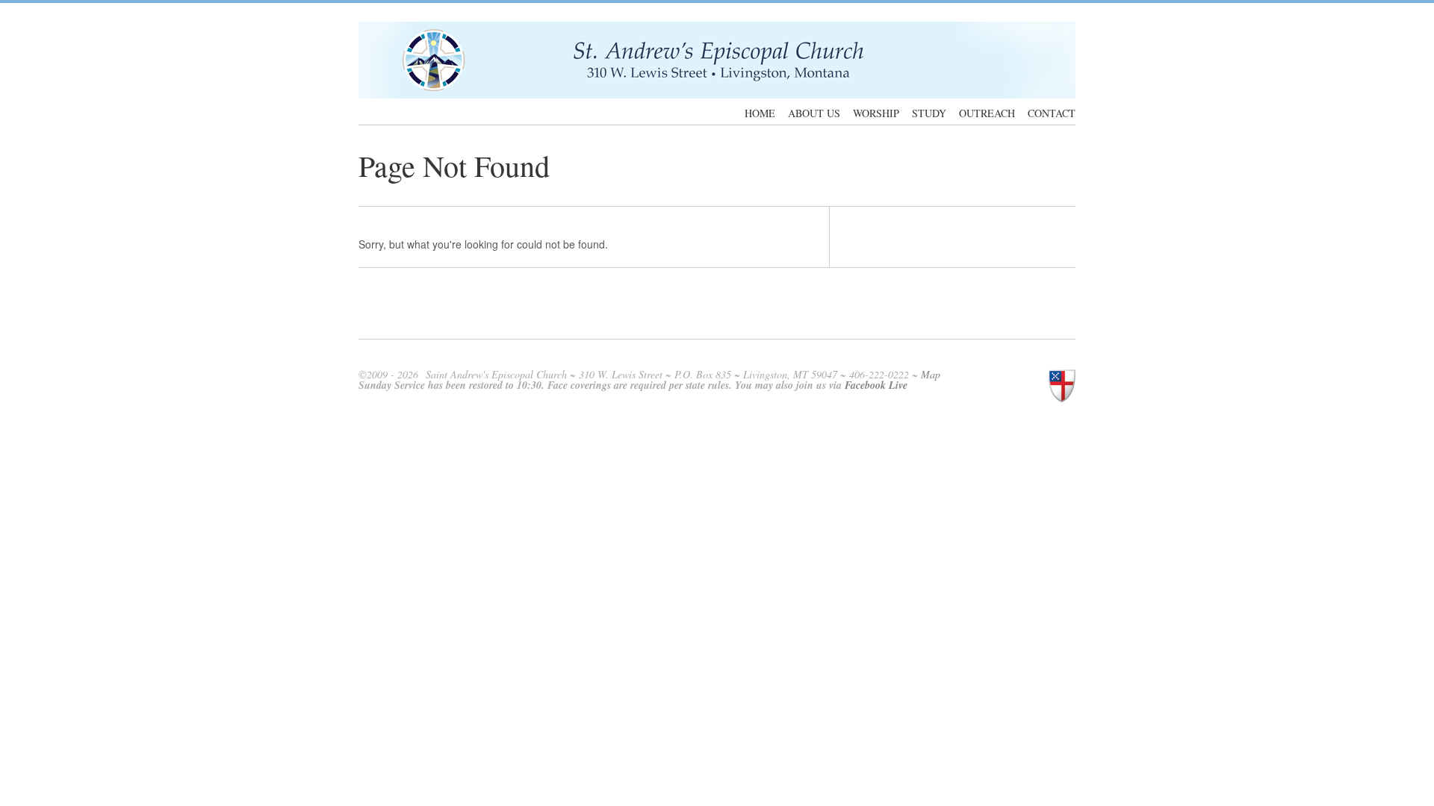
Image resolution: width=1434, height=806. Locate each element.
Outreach (987, 113)
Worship (876, 113)
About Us (814, 113)
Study (929, 113)
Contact (1052, 113)
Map (930, 374)
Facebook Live (876, 385)
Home (760, 113)
